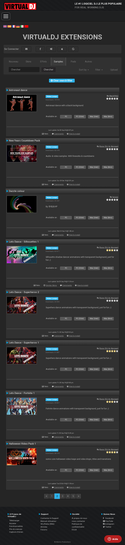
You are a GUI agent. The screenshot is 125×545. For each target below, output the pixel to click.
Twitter (108, 527)
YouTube (109, 521)
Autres (88, 61)
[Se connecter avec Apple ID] (62, 49)
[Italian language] (22, 26)
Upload (114, 69)
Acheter (12, 523)
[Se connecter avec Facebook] (40, 49)
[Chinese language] (26, 26)
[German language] (18, 26)
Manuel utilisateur (48, 521)
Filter (98, 69)
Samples (58, 61)
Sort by (83, 69)
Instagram (109, 524)
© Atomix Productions (62, 542)
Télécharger (14, 520)
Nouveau (13, 61)
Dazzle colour (17, 191)
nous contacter (78, 521)
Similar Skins (51, 285)
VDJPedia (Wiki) (47, 524)
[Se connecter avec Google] (73, 49)
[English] (5, 26)
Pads (73, 61)
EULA (74, 530)
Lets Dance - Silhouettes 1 (24, 241)
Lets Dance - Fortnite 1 (22, 393)
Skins (28, 61)
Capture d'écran (16, 532)
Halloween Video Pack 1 (22, 443)
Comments (59, 134)
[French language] (13, 26)
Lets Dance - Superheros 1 (24, 342)
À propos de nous (79, 518)
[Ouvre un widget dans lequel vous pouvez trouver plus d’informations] (113, 539)
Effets (43, 61)
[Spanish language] (9, 26)
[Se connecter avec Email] (26, 49)
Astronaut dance (18, 90)
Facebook (109, 518)
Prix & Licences (15, 529)
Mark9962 (113, 96)
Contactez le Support (50, 518)
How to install (74, 134)
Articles (44, 527)
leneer (115, 197)
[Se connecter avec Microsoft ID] (51, 49)
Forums (44, 530)
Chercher (48, 69)
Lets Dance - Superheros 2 (24, 292)
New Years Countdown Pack (24, 140)
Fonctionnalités (16, 526)
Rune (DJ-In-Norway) (108, 146)
